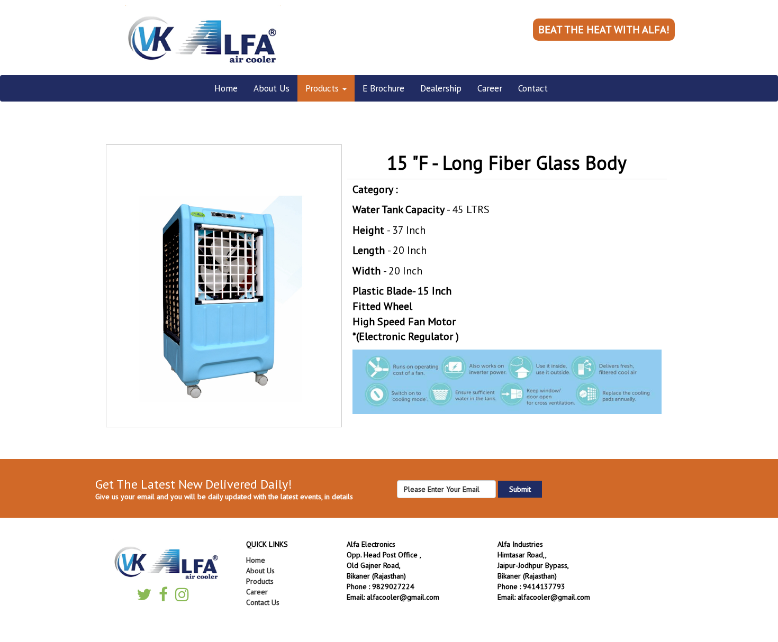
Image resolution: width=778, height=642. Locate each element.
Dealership (441, 88)
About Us (272, 88)
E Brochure (383, 88)
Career (489, 88)
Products (323, 88)
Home (226, 88)
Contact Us (262, 602)
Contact (533, 88)
